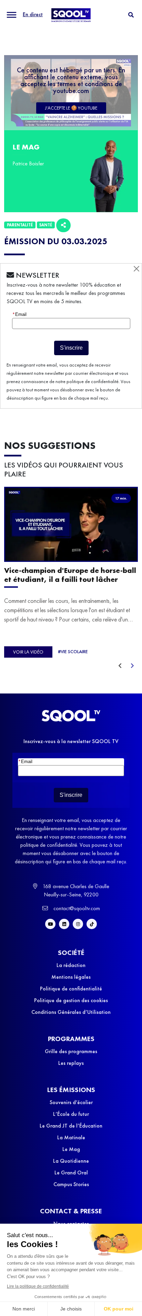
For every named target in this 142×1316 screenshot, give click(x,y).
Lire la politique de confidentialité (38, 1286)
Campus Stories (71, 1184)
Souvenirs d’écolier (71, 1102)
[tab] (131, 15)
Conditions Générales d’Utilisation (71, 1012)
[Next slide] (132, 665)
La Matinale (71, 1137)
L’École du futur (71, 1114)
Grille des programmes (71, 1051)
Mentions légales (71, 976)
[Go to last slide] (119, 665)
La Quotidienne (71, 1160)
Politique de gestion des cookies (71, 1000)
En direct (33, 14)
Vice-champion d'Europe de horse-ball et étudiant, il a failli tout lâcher (70, 575)
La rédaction (71, 965)
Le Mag (71, 1149)
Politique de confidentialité (71, 988)
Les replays (71, 1063)
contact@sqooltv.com (76, 908)
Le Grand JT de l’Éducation (71, 1125)
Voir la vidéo (28, 652)
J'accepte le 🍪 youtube (71, 108)
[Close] (136, 268)
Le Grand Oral (71, 1172)
